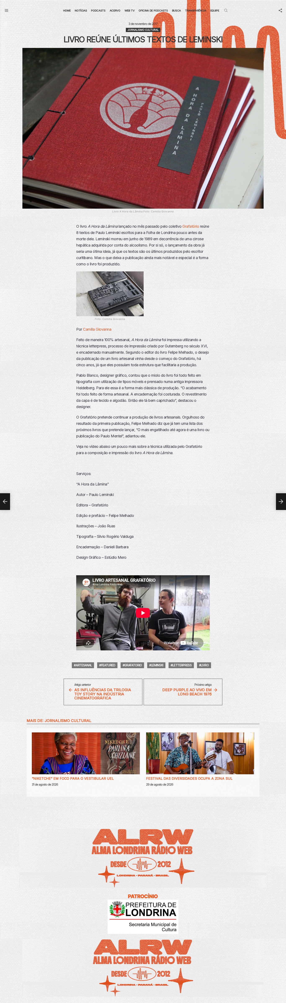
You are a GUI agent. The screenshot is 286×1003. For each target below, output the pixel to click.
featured (108, 665)
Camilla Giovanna (97, 329)
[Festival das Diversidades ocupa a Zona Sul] (200, 753)
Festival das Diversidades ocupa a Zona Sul (189, 778)
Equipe (214, 10)
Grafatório (190, 226)
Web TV (130, 10)
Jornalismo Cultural (68, 720)
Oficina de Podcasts (153, 10)
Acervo (115, 10)
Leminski (157, 665)
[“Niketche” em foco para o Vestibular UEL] (86, 753)
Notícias (81, 10)
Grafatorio (133, 665)
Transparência (195, 10)
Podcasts (98, 10)
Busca (176, 10)
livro (205, 665)
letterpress (182, 665)
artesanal (84, 665)
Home (67, 10)
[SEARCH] (226, 10)
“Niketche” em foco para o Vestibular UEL (73, 778)
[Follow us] (280, 10)
